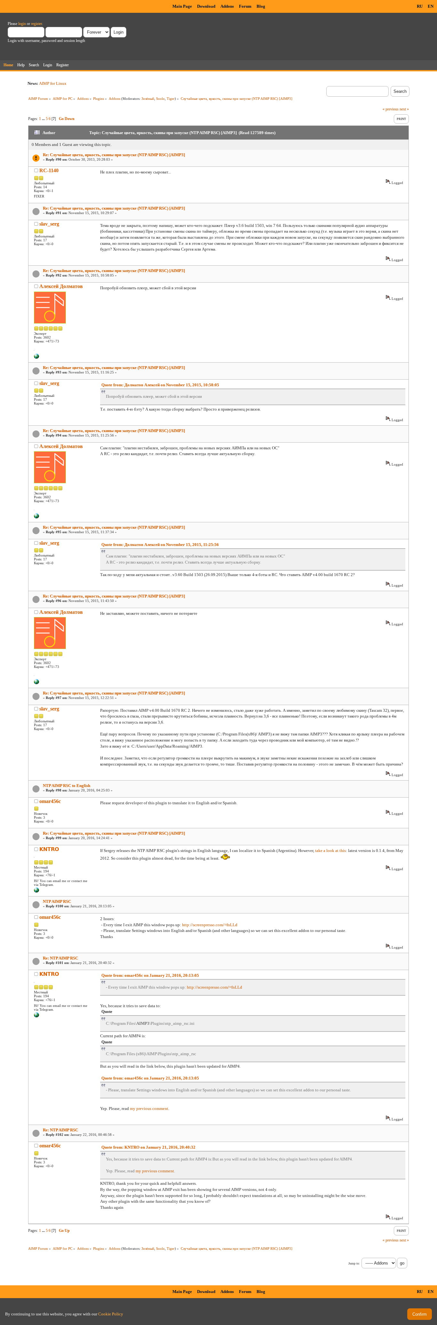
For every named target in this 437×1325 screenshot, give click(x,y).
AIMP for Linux (53, 83)
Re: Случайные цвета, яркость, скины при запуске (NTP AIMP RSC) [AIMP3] (114, 154)
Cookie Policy (110, 1314)
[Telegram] (36, 891)
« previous (391, 109)
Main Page (182, 6)
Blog (261, 6)
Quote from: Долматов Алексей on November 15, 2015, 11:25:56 (160, 544)
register (36, 23)
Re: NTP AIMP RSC (60, 958)
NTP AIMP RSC (57, 901)
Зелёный (147, 98)
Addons (227, 6)
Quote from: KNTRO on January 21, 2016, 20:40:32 (148, 1147)
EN (430, 6)
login (22, 23)
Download (206, 6)
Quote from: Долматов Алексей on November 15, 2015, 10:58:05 (160, 384)
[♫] (36, 357)
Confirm (419, 1314)
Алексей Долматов (61, 286)
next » (404, 109)
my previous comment (149, 1108)
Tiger (171, 98)
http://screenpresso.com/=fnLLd (209, 924)
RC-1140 (49, 170)
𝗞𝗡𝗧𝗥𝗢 (49, 849)
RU (420, 6)
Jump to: (354, 1263)
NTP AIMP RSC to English (66, 785)
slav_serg (49, 224)
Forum (245, 6)
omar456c (50, 801)
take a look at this (330, 850)
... (44, 118)
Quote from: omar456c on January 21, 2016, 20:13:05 (150, 975)
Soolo (160, 98)
